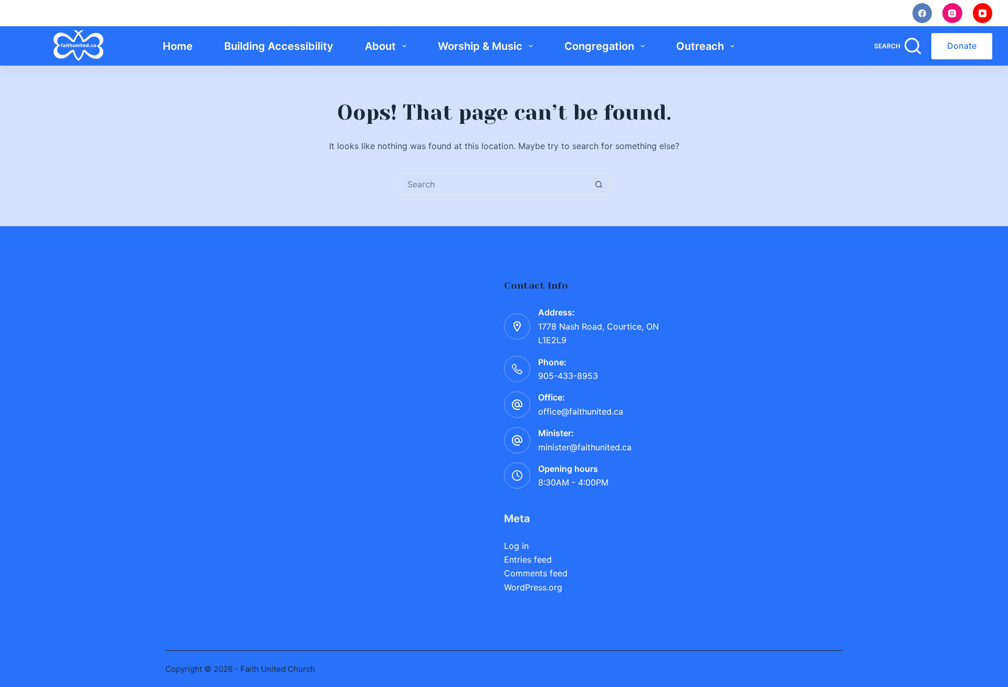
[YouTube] (983, 13)
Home (178, 46)
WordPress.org (533, 587)
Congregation (599, 46)
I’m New (699, 12)
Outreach (700, 46)
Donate (961, 45)
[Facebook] (922, 13)
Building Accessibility (278, 46)
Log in (516, 546)
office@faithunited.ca (580, 411)
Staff (819, 12)
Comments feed (536, 573)
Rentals (872, 12)
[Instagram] (952, 13)
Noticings (762, 12)
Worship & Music (480, 46)
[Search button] (598, 184)
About (380, 46)
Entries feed (528, 559)
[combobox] (494, 184)
